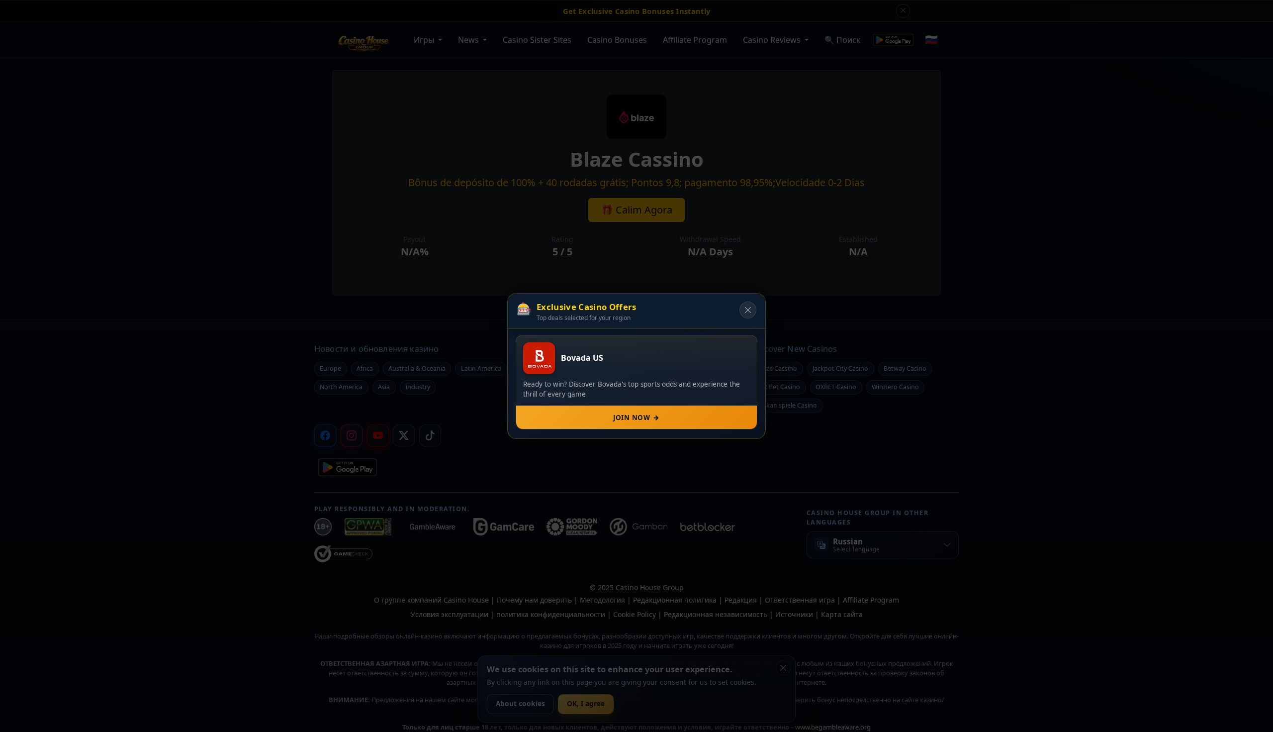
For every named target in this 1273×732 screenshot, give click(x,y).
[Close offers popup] (747, 310)
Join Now (636, 417)
